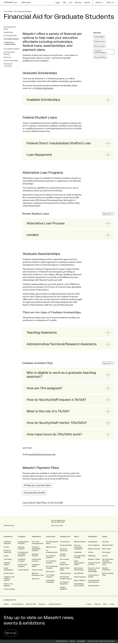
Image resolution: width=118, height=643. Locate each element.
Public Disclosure (80, 577)
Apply (57, 2)
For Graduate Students (23, 11)
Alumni (87, 2)
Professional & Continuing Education (23, 554)
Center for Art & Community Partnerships (94, 569)
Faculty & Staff (31, 604)
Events (112, 604)
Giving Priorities (107, 545)
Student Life (65, 536)
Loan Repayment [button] (39, 154)
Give (70, 2)
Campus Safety (65, 573)
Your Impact (106, 552)
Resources (35, 578)
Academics (8, 536)
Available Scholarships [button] (43, 99)
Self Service (7, 57)
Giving (104, 536)
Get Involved (64, 559)
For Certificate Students (12, 49)
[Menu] (110, 2)
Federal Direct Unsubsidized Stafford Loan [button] (59, 143)
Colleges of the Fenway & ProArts (9, 578)
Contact (88, 604)
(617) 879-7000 (57, 525)
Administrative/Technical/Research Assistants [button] (62, 344)
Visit (64, 2)
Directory (97, 604)
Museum (78, 2)
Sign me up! (10, 633)
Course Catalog (9, 589)
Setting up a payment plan (37, 485)
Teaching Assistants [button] (42, 332)
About (76, 536)
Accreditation (79, 573)
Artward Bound (23, 570)
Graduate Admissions (43, 88)
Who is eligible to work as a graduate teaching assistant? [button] (61, 374)
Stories (90, 552)
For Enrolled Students (11, 60)
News (105, 604)
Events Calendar (94, 545)
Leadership (78, 552)
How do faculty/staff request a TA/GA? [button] (56, 399)
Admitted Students (54, 604)
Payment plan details (34, 493)
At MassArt (92, 536)
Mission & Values (80, 542)
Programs (21, 536)
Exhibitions (92, 556)
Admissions (36, 536)
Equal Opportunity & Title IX (79, 562)
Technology (8, 559)
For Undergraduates (10, 35)
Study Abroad (9, 573)
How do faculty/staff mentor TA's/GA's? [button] (57, 422)
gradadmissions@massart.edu (42, 455)
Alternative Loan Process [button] (46, 223)
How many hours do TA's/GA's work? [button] (54, 434)
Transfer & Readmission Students (36, 548)
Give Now (105, 542)
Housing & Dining (66, 545)
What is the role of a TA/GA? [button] (48, 411)
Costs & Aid (8, 11)
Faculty (6, 547)
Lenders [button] (33, 235)
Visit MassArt (93, 542)
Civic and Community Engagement (78, 547)
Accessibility (81, 641)
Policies (72, 641)
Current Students (17, 604)
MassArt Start (8, 32)
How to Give (106, 549)
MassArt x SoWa (94, 559)
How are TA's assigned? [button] (44, 388)
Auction (105, 556)
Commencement (93, 585)
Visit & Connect (37, 570)
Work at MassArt (80, 580)
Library (6, 556)
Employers (42, 604)
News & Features (94, 549)
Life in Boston (65, 542)
